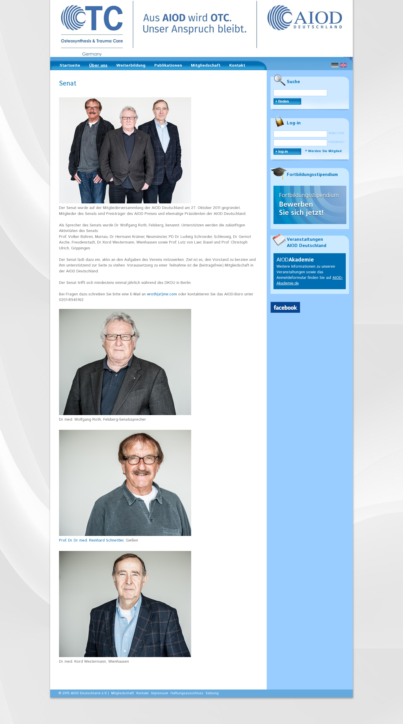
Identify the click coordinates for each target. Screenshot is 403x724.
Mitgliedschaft (203, 66)
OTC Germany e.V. (201, 28)
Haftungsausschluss (187, 693)
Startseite (70, 65)
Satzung (212, 693)
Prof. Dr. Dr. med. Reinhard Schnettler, (91, 540)
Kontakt (237, 65)
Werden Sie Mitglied (325, 151)
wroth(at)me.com (162, 294)
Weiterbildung (129, 66)
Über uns (96, 66)
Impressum (159, 693)
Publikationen (166, 66)
